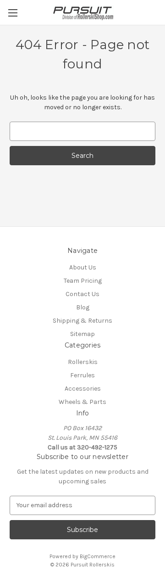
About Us (82, 267)
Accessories (83, 388)
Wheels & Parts (82, 402)
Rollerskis (83, 362)
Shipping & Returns (82, 321)
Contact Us (82, 294)
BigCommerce (98, 556)
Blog (82, 307)
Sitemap (82, 334)
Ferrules (82, 375)
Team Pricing (83, 281)
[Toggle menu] (12, 12)
